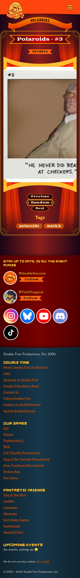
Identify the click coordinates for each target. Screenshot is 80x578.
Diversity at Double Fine (20, 380)
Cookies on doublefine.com (22, 404)
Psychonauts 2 (13, 440)
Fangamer (10, 507)
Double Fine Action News (21, 386)
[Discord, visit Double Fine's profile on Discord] (60, 316)
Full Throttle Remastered (21, 453)
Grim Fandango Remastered (23, 465)
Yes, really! (42, 561)
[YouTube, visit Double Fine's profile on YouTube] (43, 316)
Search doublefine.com (19, 411)
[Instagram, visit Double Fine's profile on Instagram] (10, 316)
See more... (11, 477)
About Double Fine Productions (25, 367)
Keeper (8, 434)
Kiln (6, 428)
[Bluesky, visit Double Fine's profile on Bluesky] (27, 316)
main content (55, 256)
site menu (37, 256)
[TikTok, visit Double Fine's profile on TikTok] (10, 332)
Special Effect (13, 532)
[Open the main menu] (70, 7)
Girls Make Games (16, 520)
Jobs (6, 373)
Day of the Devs (14, 495)
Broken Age (11, 471)
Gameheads (11, 526)
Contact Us (11, 392)
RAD (6, 446)
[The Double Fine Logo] (15, 10)
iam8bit (9, 501)
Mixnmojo (10, 513)
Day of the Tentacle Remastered (26, 459)
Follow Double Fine (17, 398)
